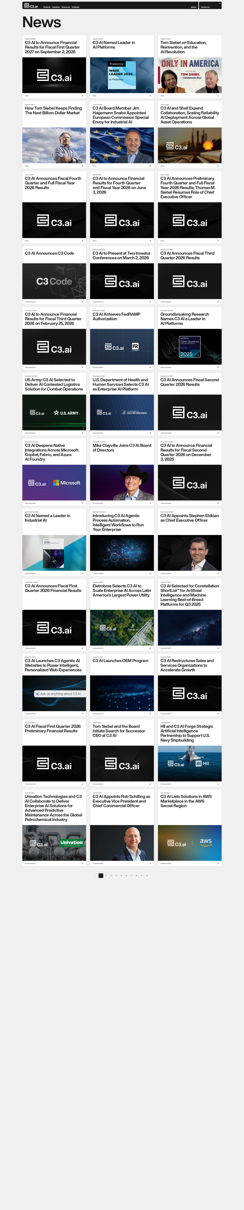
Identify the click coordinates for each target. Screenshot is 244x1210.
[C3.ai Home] (31, 5)
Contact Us (205, 7)
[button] (193, 5)
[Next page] (147, 875)
